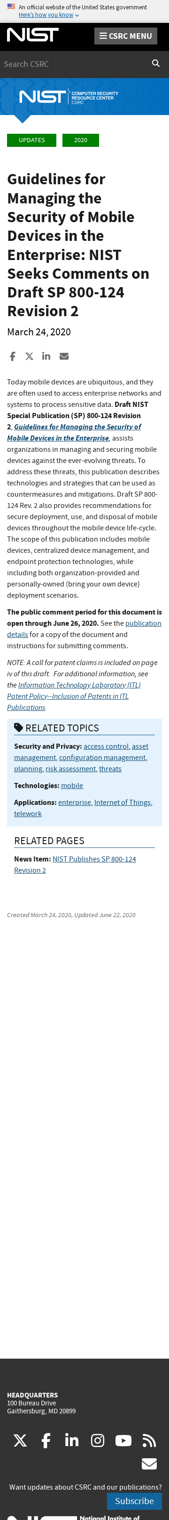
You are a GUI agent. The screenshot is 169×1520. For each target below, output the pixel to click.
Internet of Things (122, 802)
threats (110, 769)
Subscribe (134, 1501)
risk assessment (71, 769)
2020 (80, 140)
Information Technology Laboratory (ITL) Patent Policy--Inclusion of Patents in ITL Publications (74, 696)
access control (106, 746)
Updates (32, 140)
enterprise (74, 802)
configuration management (102, 757)
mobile (72, 785)
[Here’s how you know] (84, 11)
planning (28, 769)
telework (28, 813)
